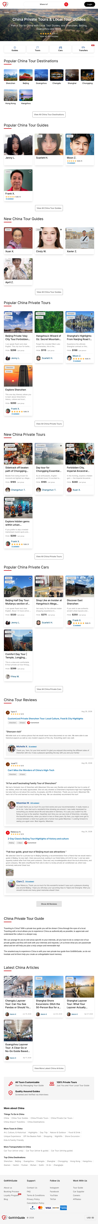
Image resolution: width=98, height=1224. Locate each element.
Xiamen (7, 1165)
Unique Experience (12, 1136)
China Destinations (35, 1122)
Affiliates (77, 1199)
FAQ (28, 1191)
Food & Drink (74, 1132)
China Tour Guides (19, 1118)
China (6, 1118)
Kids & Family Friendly (14, 1140)
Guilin (41, 1165)
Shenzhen (8, 1161)
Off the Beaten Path (32, 1136)
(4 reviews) (33, 746)
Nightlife (58, 1136)
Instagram (54, 1187)
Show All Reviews (49, 904)
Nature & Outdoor (58, 1132)
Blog (6, 1199)
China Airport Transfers (14, 1122)
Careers (76, 1195)
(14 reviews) (29, 881)
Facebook (54, 1191)
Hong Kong (75, 1161)
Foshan (24, 1165)
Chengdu (40, 1161)
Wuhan (33, 1165)
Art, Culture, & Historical (15, 1132)
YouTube (54, 1195)
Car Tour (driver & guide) (37, 1150)
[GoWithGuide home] (5, 4)
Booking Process (11, 1191)
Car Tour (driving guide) (62, 1150)
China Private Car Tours (61, 1118)
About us (8, 1187)
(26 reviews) (34, 803)
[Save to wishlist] (30, 136)
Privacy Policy (33, 1199)
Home (6, 12)
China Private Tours (39, 1118)
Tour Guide (78, 1187)
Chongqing (63, 1161)
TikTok (53, 1199)
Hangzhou (87, 1161)
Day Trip (44, 1132)
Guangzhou (29, 1161)
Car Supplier (78, 1191)
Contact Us (32, 1187)
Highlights (32, 1132)
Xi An (48, 1165)
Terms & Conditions (36, 1195)
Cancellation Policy (35, 1203)
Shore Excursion (72, 1136)
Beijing (18, 1161)
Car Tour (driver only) (13, 1150)
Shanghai (51, 1161)
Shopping (48, 1136)
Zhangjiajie (58, 1165)
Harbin (16, 1165)
